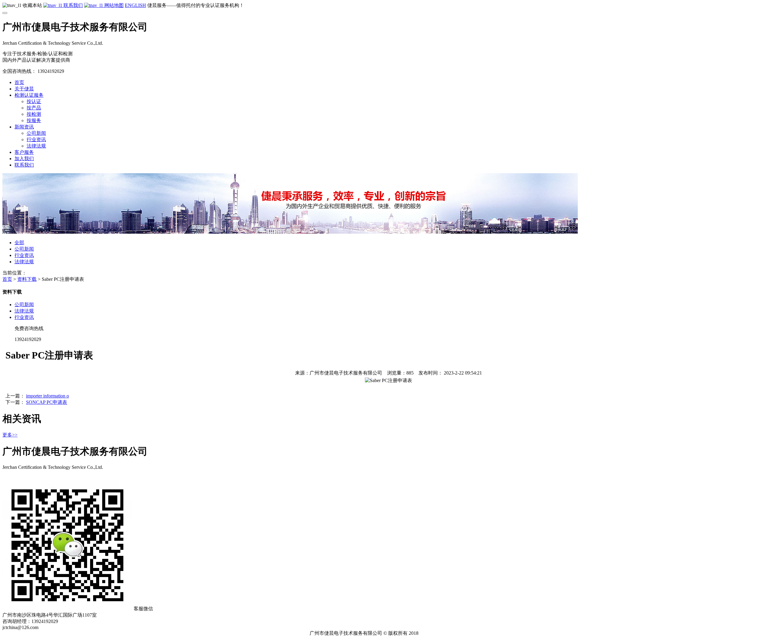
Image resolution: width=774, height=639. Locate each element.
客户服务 (24, 152)
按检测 (34, 114)
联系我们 (72, 5)
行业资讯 (36, 139)
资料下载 (27, 279)
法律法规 (36, 145)
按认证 (34, 101)
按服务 (34, 120)
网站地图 (113, 5)
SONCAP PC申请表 (46, 402)
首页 (19, 82)
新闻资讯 (24, 126)
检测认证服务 (29, 95)
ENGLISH (135, 5)
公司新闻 (36, 133)
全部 (19, 242)
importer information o (47, 395)
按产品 (34, 107)
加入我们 (24, 158)
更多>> (10, 434)
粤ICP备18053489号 (444, 633)
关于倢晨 (24, 88)
